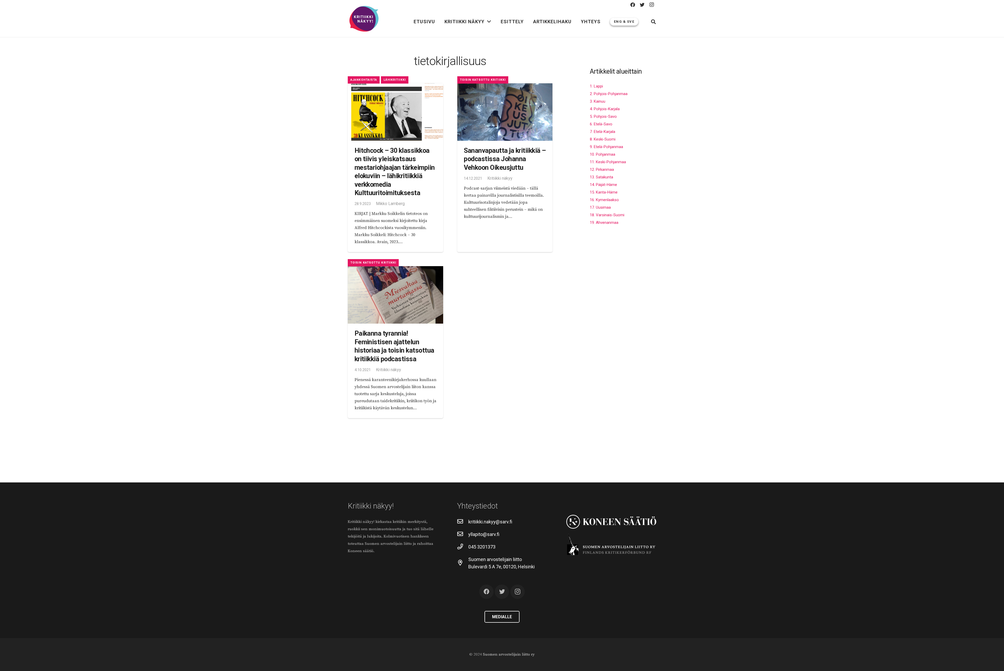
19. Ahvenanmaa (604, 222)
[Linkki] (364, 19)
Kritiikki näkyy (499, 178)
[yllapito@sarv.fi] (462, 534)
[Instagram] (651, 4)
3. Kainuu (597, 101)
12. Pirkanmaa (602, 169)
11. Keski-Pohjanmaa (608, 162)
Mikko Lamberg (390, 203)
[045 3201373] (462, 547)
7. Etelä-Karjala (602, 131)
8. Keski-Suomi (602, 139)
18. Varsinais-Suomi (607, 215)
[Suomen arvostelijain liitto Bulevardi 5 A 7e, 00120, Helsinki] (462, 563)
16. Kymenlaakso (604, 199)
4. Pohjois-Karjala (605, 109)
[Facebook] (632, 4)
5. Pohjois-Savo (603, 116)
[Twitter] (642, 4)
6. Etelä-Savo (601, 124)
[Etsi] (653, 21)
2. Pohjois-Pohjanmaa (609, 93)
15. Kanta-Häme (604, 192)
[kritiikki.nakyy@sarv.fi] (462, 522)
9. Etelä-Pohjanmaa (606, 146)
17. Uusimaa (600, 207)
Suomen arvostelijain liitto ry (509, 654)
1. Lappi (596, 86)
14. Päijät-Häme (603, 184)
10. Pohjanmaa (602, 154)
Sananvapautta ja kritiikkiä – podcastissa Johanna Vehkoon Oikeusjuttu (505, 159)
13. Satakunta (601, 177)
